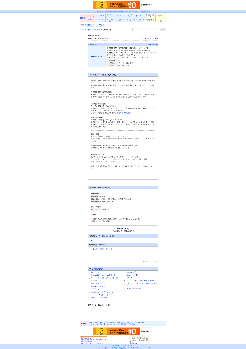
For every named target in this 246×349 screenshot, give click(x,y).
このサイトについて (113, 324)
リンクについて (93, 324)
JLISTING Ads (96, 281)
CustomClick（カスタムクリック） (104, 275)
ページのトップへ (151, 261)
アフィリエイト (100, 20)
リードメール (110, 15)
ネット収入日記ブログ (122, 322)
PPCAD (129, 278)
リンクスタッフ (120, 20)
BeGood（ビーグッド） (135, 272)
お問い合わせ (132, 324)
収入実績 (149, 20)
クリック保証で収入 (88, 30)
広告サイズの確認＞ (124, 113)
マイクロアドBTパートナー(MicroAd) (140, 281)
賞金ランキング (150, 15)
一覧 (89, 19)
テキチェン (95, 289)
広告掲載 (123, 324)
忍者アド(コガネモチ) (99, 298)
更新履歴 (91, 322)
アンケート (120, 16)
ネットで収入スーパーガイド (125, 348)
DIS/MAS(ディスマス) (99, 286)
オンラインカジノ (139, 20)
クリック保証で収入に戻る (148, 38)
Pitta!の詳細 (152, 45)
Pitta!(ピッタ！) (95, 45)
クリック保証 (110, 20)
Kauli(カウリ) (96, 272)
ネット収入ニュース (101, 322)
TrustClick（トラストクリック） (103, 292)
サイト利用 (129, 15)
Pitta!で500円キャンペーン (103, 249)
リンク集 (102, 324)
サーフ (129, 20)
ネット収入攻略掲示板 (138, 322)
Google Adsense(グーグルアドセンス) (104, 278)
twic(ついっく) (96, 283)
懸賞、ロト (139, 16)
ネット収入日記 (161, 20)
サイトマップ (90, 17)
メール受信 (100, 16)
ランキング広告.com (133, 289)
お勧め (111, 322)
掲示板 (160, 16)
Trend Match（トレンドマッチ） (103, 295)
